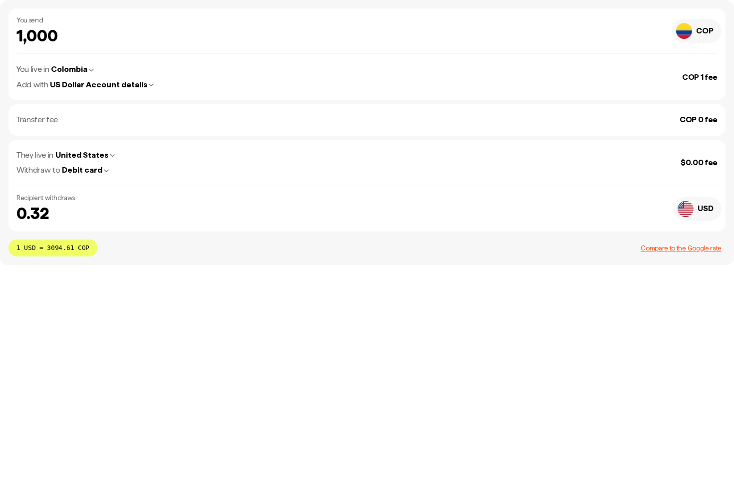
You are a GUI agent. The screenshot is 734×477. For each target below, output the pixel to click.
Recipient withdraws (45, 198)
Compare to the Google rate (681, 248)
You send (29, 20)
